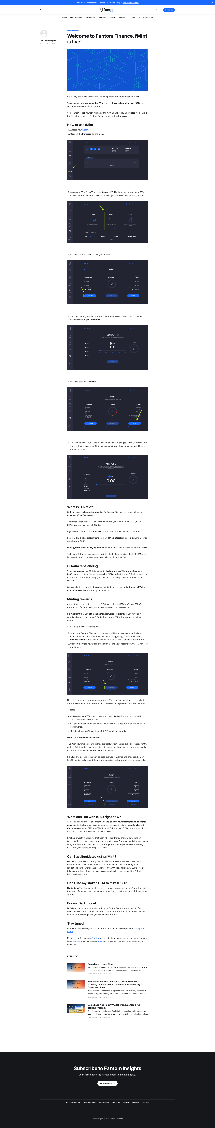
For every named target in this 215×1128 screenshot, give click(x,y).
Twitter (95, 938)
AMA (100, 941)
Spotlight (122, 17)
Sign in (158, 10)
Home (64, 17)
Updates (132, 17)
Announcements (76, 17)
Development (90, 17)
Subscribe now (109, 1083)
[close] (212, 2)
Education (102, 17)
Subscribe (169, 10)
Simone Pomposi (48, 40)
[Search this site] (41, 10)
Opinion (112, 17)
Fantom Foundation (146, 17)
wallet (85, 130)
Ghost (121, 1119)
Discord (76, 941)
